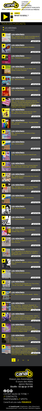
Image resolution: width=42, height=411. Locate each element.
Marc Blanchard (34, 406)
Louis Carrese (23, 408)
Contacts (11, 396)
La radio (25, 2)
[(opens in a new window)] (5, 391)
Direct (17, 13)
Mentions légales (34, 408)
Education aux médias (30, 9)
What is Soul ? (21, 16)
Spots (23, 399)
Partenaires (11, 399)
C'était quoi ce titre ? (16, 394)
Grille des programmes (26, 4)
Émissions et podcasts (31, 7)
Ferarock (26, 402)
